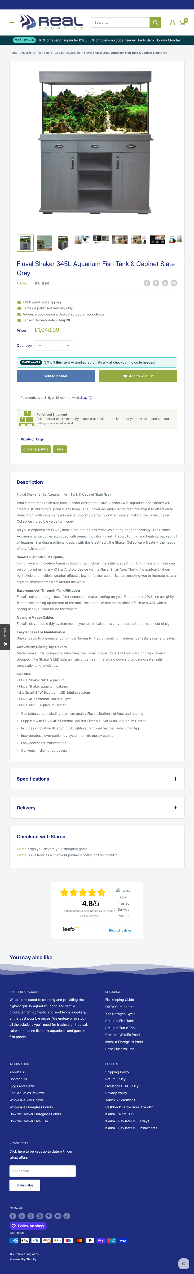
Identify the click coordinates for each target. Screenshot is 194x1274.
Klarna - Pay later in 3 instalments (131, 1128)
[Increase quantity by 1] (68, 346)
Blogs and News (22, 1086)
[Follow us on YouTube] (57, 1216)
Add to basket (55, 376)
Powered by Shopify (22, 1259)
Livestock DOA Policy (122, 1086)
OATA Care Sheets (119, 1007)
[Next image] (169, 147)
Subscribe (25, 1185)
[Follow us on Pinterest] (48, 1216)
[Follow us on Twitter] (21, 1216)
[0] (182, 22)
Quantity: (24, 345)
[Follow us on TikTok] (66, 1216)
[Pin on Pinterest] (156, 283)
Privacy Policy (116, 1093)
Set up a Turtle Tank (121, 1028)
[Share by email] (174, 283)
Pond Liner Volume (119, 1049)
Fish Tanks (45, 52)
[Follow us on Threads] (30, 1216)
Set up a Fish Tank (119, 1021)
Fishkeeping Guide (119, 1000)
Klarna (21, 849)
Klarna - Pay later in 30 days (127, 1121)
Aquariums (27, 52)
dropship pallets (35, 449)
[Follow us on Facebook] (12, 1216)
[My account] (172, 22)
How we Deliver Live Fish (28, 1121)
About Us (16, 1072)
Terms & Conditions (120, 1100)
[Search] (155, 22)
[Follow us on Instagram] (39, 1216)
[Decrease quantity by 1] (40, 346)
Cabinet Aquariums (67, 52)
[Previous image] (25, 147)
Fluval (22, 283)
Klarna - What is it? (119, 1114)
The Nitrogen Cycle (120, 1014)
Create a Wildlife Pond (122, 1035)
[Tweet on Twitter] (165, 283)
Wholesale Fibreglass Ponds (31, 1107)
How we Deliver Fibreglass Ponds (35, 1114)
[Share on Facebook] (147, 283)
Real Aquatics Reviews (26, 1093)
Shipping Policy (117, 1072)
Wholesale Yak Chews (26, 1100)
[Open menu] (11, 22)
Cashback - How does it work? (129, 1107)
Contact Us (18, 1079)
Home (13, 52)
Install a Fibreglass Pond (124, 1042)
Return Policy (115, 1079)
